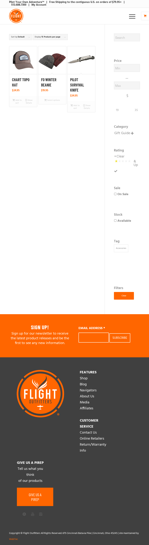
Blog (83, 384)
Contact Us (88, 433)
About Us (87, 396)
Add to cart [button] (18, 102)
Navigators (88, 390)
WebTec (13, 539)
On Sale (122, 194)
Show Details (29, 102)
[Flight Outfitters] (16, 16)
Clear (120, 156)
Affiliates (86, 408)
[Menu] (130, 16)
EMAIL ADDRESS (91, 328)
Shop (84, 378)
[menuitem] (132, 16)
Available (124, 221)
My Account (38, 5)
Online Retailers (92, 439)
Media (84, 402)
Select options (53, 100)
